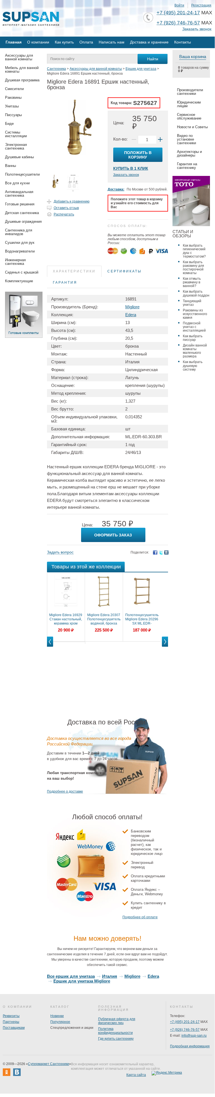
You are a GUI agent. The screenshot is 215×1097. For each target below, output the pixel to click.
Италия (109, 976)
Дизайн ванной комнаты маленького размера (195, 350)
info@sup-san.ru (194, 1036)
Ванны (10, 166)
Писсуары (13, 115)
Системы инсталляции (16, 134)
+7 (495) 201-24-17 (178, 12)
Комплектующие (19, 281)
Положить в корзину (138, 154)
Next (165, 646)
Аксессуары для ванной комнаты (19, 57)
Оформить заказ (113, 535)
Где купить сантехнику (116, 1039)
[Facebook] (155, 552)
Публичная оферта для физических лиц (116, 1021)
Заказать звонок (196, 29)
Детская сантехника (22, 213)
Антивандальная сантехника (19, 194)
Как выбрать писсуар (192, 338)
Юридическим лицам (189, 104)
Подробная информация (190, 1046)
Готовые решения (19, 204)
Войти (179, 5)
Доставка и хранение (149, 42)
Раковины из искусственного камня (195, 314)
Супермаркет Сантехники (48, 1064)
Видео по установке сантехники (186, 139)
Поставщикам (14, 1028)
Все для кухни (17, 183)
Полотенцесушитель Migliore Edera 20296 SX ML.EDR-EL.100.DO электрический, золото (142, 619)
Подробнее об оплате (140, 917)
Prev (50, 646)
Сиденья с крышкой (21, 272)
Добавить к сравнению (71, 201)
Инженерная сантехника (15, 262)
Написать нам (111, 42)
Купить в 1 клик (130, 168)
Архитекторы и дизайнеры (189, 153)
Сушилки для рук (19, 242)
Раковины (13, 97)
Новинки (57, 1016)
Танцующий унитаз (192, 303)
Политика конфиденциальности (115, 1031)
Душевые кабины (19, 157)
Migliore (132, 306)
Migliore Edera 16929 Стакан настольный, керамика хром (65, 619)
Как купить (64, 42)
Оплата (86, 42)
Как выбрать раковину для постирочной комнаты (193, 267)
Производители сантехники (190, 92)
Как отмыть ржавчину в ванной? (192, 282)
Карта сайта (136, 1075)
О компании (38, 42)
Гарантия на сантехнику (187, 166)
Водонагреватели (20, 251)
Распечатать (64, 214)
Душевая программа (22, 80)
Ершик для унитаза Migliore (81, 981)
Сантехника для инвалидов (18, 232)
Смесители (14, 89)
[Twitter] (161, 552)
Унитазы (12, 106)
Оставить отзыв (66, 208)
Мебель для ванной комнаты (22, 70)
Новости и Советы (192, 127)
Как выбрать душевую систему (192, 365)
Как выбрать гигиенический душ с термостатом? (194, 251)
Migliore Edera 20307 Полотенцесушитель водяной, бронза (104, 619)
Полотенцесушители (22, 174)
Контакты (182, 42)
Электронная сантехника (16, 146)
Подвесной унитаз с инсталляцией (194, 326)
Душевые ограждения (23, 221)
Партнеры (11, 1022)
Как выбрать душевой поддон (196, 293)
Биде (9, 123)
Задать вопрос (60, 552)
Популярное (60, 1022)
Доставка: (116, 189)
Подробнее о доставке (65, 791)
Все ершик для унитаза (71, 976)
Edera (130, 314)
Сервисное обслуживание (189, 116)
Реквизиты (11, 1016)
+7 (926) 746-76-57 (178, 23)
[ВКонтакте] (166, 552)
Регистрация (201, 5)
